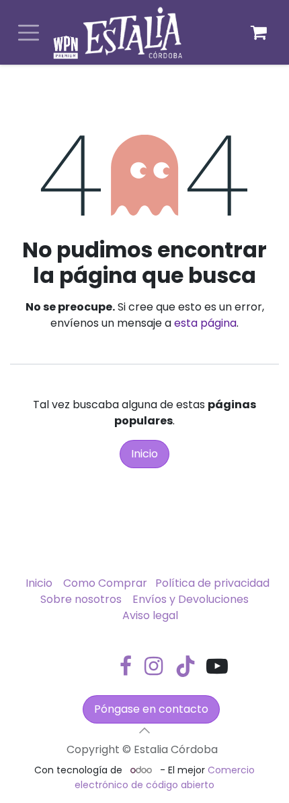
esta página (205, 323)
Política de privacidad (212, 583)
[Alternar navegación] (28, 32)
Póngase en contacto (151, 709)
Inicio (144, 453)
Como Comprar (105, 583)
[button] (144, 730)
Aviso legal (150, 615)
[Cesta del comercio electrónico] (259, 32)
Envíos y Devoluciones (190, 599)
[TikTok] (185, 666)
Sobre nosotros (81, 599)
